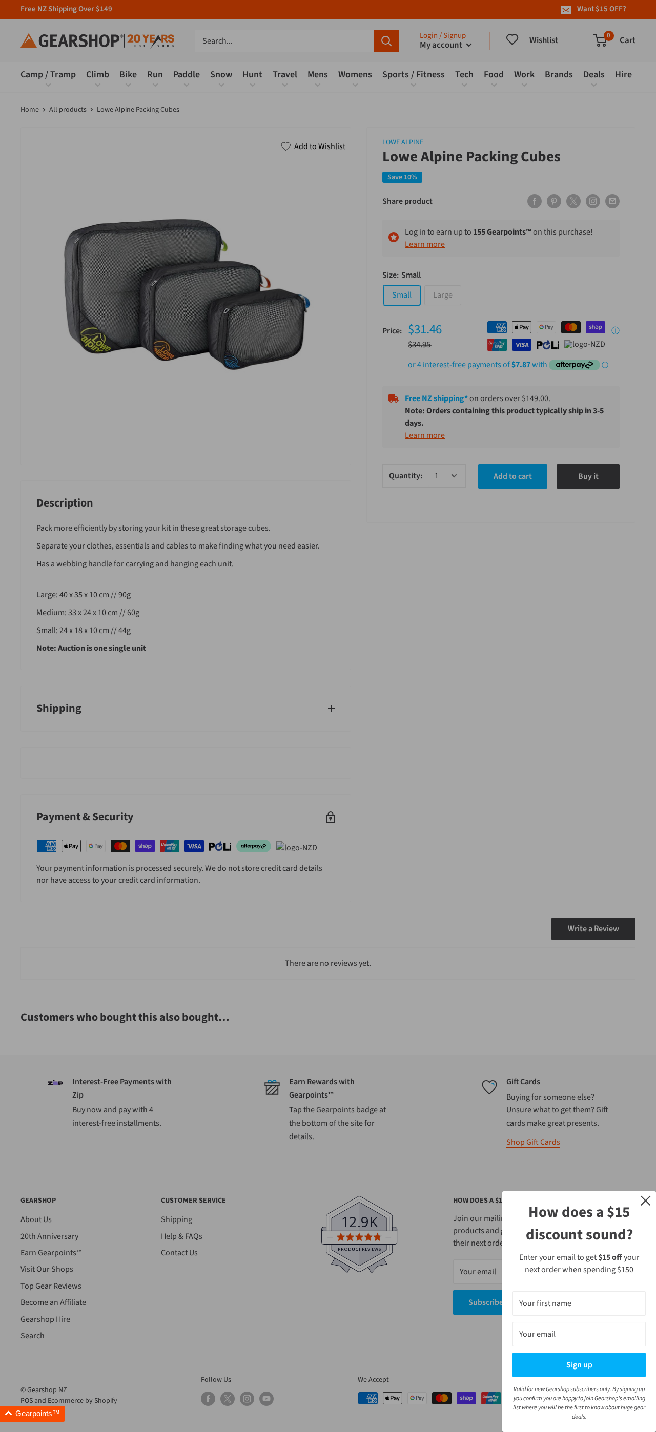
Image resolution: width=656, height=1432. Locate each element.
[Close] (646, 1200)
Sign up (579, 1365)
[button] (32, 1414)
